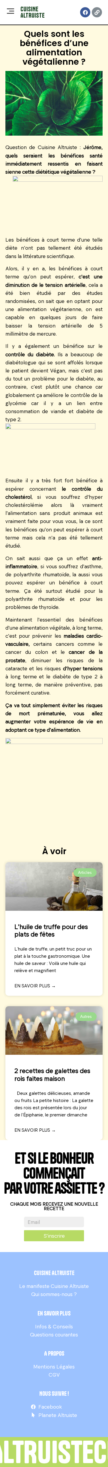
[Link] (97, 12)
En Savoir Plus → (35, 985)
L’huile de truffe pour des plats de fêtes (51, 930)
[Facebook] (85, 12)
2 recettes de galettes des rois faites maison (52, 1074)
